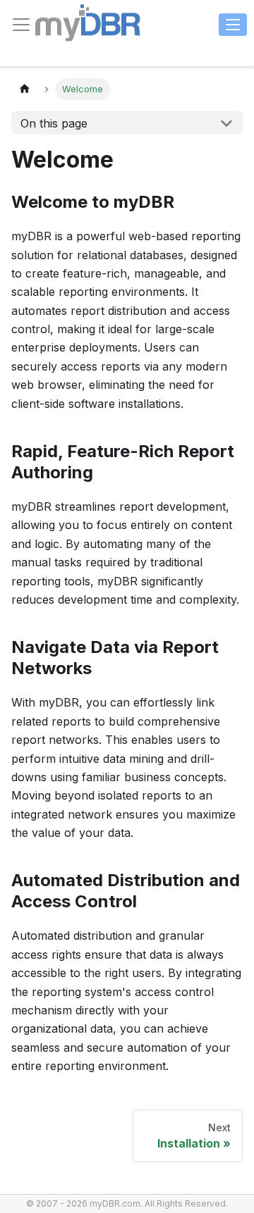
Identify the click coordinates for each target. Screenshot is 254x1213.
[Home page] (24, 89)
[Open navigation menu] (233, 24)
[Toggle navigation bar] (21, 24)
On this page (53, 123)
